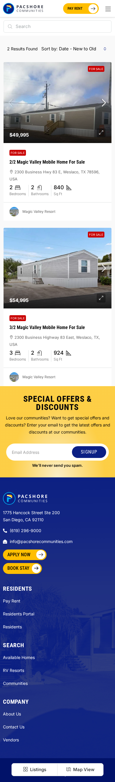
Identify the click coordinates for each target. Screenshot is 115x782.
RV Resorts (13, 670)
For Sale (96, 69)
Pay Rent (11, 600)
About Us (12, 713)
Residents (12, 626)
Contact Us (13, 726)
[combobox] (82, 49)
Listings (37, 769)
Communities (15, 683)
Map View (83, 769)
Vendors (11, 739)
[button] (108, 9)
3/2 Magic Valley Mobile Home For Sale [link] (47, 327)
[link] (57, 102)
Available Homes (19, 657)
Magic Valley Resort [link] (38, 211)
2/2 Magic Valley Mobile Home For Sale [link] (47, 162)
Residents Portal (18, 613)
